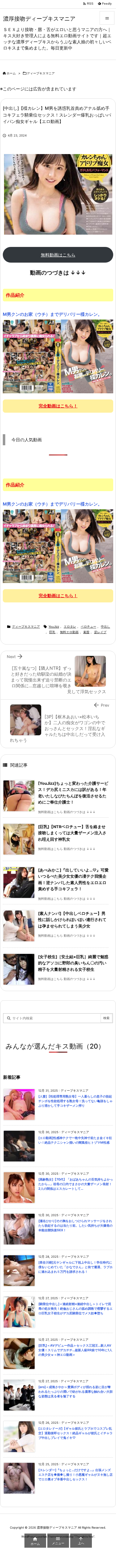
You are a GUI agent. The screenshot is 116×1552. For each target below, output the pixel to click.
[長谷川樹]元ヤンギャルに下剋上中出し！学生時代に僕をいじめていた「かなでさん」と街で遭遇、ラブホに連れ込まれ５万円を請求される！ (75, 1266)
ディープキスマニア (41, 73)
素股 (86, 632)
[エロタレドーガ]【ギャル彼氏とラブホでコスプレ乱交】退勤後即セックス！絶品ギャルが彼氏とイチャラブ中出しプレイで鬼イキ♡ (75, 1433)
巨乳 (52, 632)
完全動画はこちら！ (58, 405)
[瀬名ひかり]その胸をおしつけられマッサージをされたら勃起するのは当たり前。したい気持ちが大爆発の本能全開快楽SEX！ (75, 1225)
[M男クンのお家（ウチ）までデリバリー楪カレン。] (58, 356)
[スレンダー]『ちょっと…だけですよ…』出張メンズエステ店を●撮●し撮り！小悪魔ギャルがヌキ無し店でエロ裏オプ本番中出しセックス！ (75, 1474)
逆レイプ (100, 632)
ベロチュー (88, 626)
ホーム (11, 73)
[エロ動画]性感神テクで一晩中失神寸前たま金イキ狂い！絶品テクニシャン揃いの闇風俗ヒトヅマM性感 (75, 1140)
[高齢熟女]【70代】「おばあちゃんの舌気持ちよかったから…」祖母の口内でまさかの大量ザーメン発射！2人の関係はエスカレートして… (75, 1183)
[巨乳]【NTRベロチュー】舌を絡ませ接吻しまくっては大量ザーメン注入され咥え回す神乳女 (72, 833)
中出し (105, 626)
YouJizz (54, 626)
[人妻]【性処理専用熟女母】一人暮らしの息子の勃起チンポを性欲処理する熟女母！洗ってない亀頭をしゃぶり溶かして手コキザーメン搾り (75, 1100)
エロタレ (70, 626)
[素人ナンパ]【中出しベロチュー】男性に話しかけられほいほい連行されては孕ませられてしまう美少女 (72, 919)
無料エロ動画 (69, 632)
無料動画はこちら (58, 254)
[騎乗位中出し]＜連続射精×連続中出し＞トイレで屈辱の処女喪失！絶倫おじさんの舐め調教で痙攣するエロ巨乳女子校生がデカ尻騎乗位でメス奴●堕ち (75, 1308)
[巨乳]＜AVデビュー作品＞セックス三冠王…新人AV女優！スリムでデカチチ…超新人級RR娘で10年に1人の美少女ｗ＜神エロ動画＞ (75, 1350)
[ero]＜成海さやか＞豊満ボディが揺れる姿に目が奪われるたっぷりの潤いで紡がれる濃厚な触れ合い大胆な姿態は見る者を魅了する (75, 1391)
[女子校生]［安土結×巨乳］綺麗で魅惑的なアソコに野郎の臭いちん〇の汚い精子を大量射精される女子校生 (73, 963)
